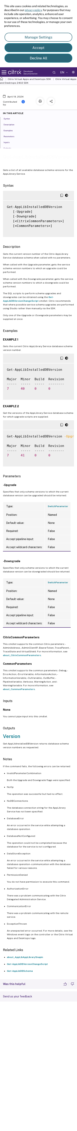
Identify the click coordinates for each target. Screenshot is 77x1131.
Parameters (9, 136)
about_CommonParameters (19, 689)
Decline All (38, 58)
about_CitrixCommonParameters (22, 655)
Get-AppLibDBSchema (20, 971)
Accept (38, 48)
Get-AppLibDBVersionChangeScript (27, 964)
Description (9, 124)
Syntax (7, 118)
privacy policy (33, 10)
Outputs (7, 148)
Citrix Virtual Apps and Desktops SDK (29, 79)
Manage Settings (38, 37)
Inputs (6, 142)
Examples (8, 130)
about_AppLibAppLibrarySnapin (25, 957)
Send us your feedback (17, 996)
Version (11, 736)
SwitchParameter (58, 506)
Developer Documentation (30, 72)
